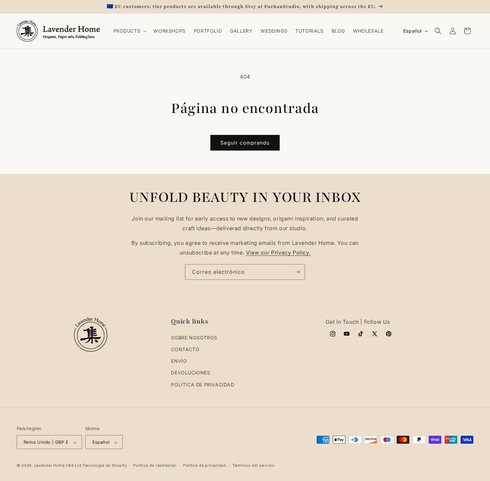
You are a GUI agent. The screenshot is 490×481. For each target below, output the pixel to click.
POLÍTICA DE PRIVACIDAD (202, 384)
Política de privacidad (204, 465)
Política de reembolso (154, 465)
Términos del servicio (253, 465)
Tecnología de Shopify (105, 465)
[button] (129, 31)
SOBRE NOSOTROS (194, 337)
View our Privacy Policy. (278, 252)
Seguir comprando (245, 143)
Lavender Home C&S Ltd (58, 465)
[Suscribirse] (297, 272)
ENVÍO (179, 361)
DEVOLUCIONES (190, 373)
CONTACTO (185, 349)
